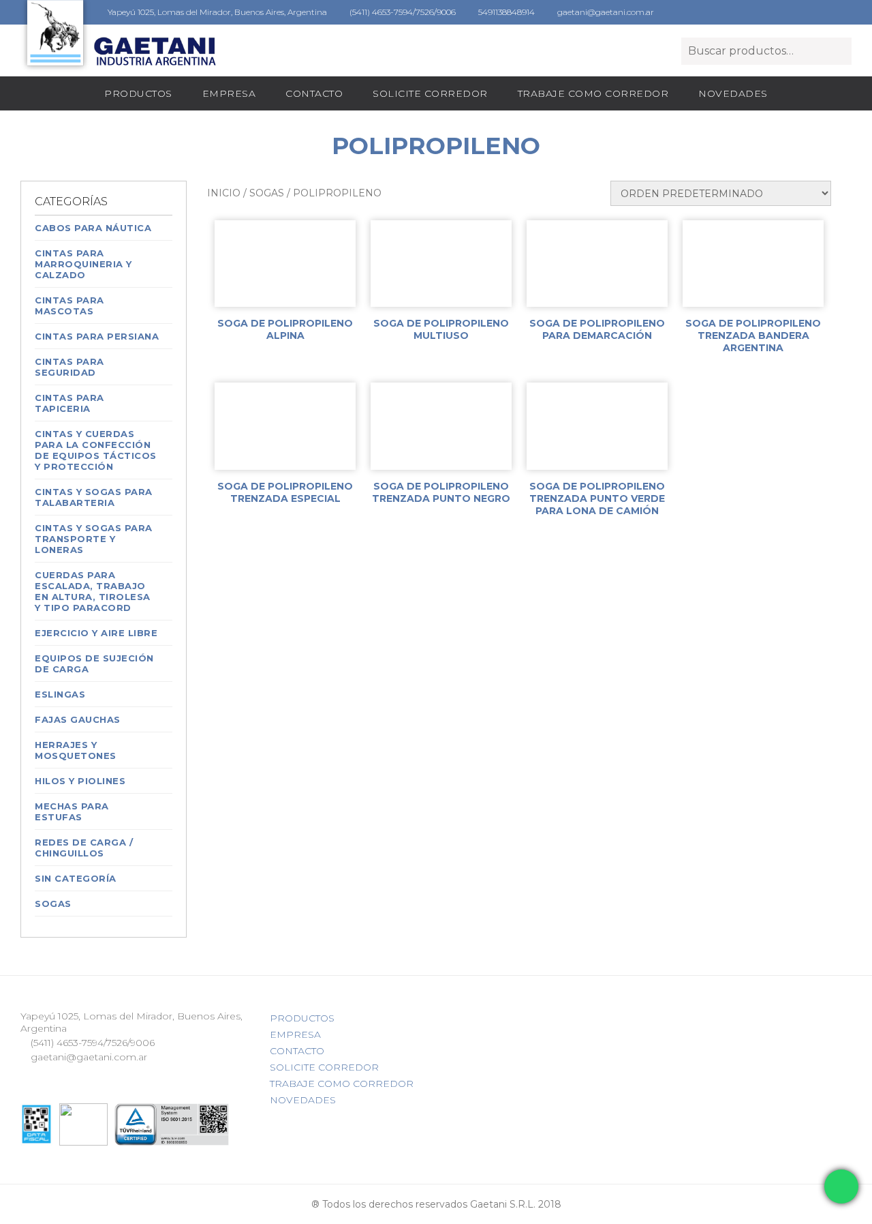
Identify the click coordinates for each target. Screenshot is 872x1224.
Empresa (229, 93)
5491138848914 (505, 12)
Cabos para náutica (93, 227)
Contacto (314, 93)
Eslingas (60, 694)
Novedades (733, 93)
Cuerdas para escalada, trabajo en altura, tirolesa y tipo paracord (93, 591)
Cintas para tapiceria (69, 403)
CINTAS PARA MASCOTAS (69, 305)
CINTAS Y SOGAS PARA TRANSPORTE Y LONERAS (94, 538)
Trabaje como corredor (593, 93)
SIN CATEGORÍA (75, 878)
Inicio (223, 193)
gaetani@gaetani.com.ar (604, 12)
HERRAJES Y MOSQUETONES (75, 750)
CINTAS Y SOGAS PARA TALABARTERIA (94, 497)
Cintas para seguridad (69, 367)
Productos (138, 93)
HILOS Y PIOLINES (80, 780)
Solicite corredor (430, 93)
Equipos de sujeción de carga (94, 663)
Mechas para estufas (72, 811)
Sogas (53, 903)
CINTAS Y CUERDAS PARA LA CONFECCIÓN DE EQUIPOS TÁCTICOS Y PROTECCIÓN (96, 450)
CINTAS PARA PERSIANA (97, 336)
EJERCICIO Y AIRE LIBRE (96, 632)
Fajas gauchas (78, 719)
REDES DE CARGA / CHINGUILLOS (84, 848)
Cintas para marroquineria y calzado (83, 264)
